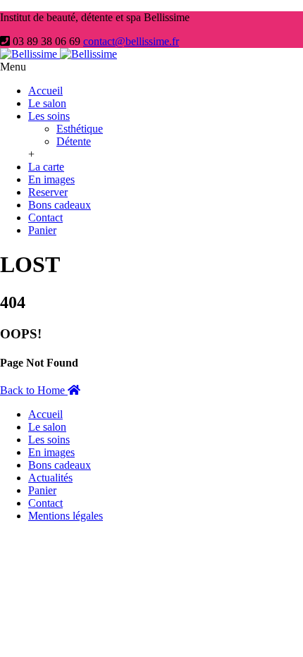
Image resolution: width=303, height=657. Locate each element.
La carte (46, 167)
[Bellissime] (58, 54)
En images (51, 179)
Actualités (50, 478)
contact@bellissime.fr (131, 41)
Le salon (47, 103)
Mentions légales (65, 516)
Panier (42, 230)
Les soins (49, 116)
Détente (73, 141)
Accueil (45, 91)
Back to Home (34, 390)
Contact (45, 217)
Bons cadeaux (59, 205)
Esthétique (79, 129)
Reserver (48, 192)
